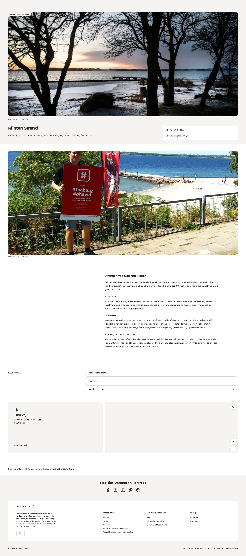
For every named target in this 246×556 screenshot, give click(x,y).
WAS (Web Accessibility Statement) (221, 548)
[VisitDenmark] (25, 506)
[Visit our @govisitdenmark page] (130, 490)
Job (148, 518)
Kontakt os (195, 521)
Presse (106, 518)
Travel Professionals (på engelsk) (118, 532)
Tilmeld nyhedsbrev (156, 521)
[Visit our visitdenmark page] (123, 490)
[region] (171, 427)
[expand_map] (233, 407)
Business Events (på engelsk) (116, 528)
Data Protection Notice (192, 548)
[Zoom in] (233, 441)
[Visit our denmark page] (108, 490)
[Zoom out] (233, 449)
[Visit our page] (115, 490)
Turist (105, 521)
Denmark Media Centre (158, 525)
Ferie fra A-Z (195, 518)
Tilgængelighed (177, 136)
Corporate (107, 525)
